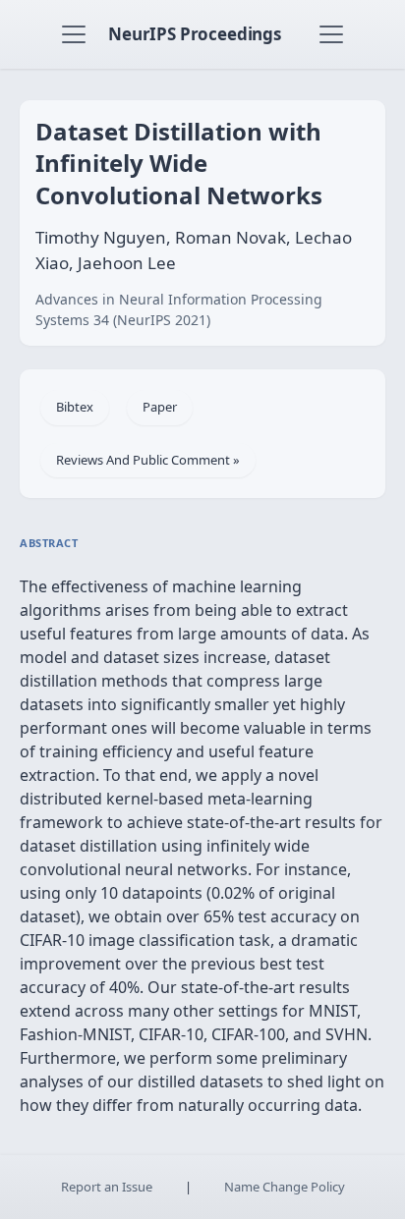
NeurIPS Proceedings (194, 34)
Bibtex (74, 407)
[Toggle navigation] (73, 34)
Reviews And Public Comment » (148, 460)
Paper (160, 407)
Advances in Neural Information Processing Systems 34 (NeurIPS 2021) (178, 309)
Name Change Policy (284, 1186)
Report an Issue (106, 1186)
